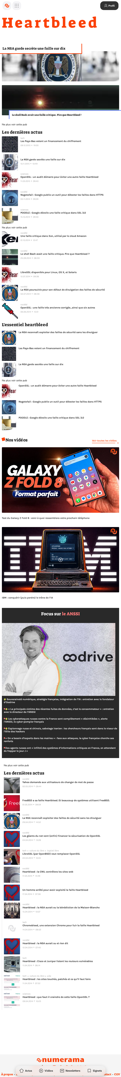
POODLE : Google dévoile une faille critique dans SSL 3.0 (53, 212)
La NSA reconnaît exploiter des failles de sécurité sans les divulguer (58, 332)
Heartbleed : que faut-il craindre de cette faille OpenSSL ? (56, 996)
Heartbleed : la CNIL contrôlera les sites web (47, 871)
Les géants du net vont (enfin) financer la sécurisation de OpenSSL (61, 835)
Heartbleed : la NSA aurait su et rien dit (45, 943)
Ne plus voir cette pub (14, 124)
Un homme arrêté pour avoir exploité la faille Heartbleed (55, 889)
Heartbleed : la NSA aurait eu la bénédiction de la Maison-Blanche (61, 907)
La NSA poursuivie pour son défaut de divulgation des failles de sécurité (62, 289)
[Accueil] (7, 5)
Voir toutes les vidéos (104, 440)
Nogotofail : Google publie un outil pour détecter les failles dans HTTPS (62, 194)
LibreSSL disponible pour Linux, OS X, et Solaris (48, 272)
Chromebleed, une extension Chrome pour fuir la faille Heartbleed (61, 925)
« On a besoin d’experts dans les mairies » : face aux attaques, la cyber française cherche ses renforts (59, 740)
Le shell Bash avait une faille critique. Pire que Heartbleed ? (46, 115)
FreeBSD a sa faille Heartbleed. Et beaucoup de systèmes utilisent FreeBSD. (66, 800)
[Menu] (16, 5)
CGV (117, 1074)
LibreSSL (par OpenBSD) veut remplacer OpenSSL (51, 853)
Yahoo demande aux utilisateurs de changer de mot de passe (58, 782)
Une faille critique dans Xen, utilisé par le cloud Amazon (53, 235)
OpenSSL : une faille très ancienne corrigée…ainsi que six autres (57, 307)
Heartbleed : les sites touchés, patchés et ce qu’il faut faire (57, 979)
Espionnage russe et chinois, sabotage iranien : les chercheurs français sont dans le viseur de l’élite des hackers (60, 730)
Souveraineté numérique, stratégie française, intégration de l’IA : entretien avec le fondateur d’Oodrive (59, 701)
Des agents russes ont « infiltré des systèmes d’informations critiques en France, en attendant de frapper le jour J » (60, 749)
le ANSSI (71, 614)
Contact (106, 1074)
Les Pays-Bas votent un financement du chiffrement (50, 141)
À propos (7, 1074)
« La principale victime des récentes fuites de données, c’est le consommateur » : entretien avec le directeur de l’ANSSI (59, 710)
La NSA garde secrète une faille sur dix (34, 48)
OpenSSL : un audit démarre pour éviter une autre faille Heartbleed (59, 176)
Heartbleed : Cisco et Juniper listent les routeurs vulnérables (58, 961)
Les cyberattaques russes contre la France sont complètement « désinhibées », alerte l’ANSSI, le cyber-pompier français (55, 720)
